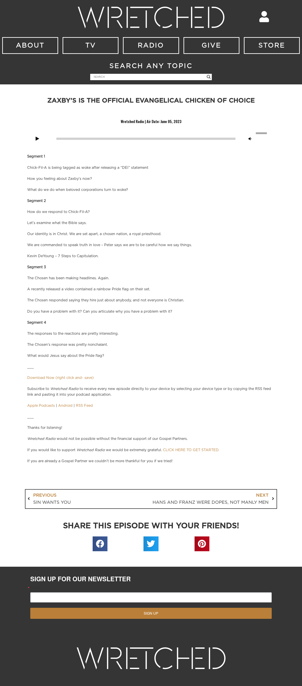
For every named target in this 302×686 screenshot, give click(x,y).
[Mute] (250, 139)
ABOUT (30, 45)
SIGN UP (151, 613)
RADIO (151, 45)
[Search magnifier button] (209, 77)
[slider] (262, 133)
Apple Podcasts (41, 405)
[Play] (37, 139)
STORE (271, 45)
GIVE (211, 45)
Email (35, 588)
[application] (151, 138)
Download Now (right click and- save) (60, 378)
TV (90, 45)
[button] (100, 543)
